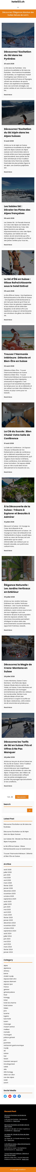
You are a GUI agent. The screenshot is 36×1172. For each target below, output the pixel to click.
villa (5, 1069)
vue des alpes (9, 1077)
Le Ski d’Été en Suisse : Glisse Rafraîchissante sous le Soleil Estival (17, 283)
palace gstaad (9, 1037)
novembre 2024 (10, 925)
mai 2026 (7, 878)
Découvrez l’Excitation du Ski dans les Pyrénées (17, 55)
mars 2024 (8, 947)
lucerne (6, 1013)
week (6, 1080)
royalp (6, 1048)
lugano (6, 1016)
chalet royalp (9, 976)
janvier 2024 (8, 952)
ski (5, 1051)
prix (5, 1040)
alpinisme (7, 968)
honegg (6, 997)
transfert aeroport (10, 1061)
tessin (6, 1059)
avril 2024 (7, 944)
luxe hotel (7, 1019)
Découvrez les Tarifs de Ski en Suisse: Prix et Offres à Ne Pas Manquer (18, 747)
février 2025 (8, 917)
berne (6, 973)
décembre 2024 (10, 923)
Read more (16, 1121)
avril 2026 (7, 880)
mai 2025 (7, 909)
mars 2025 (8, 915)
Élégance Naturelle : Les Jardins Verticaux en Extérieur (17, 588)
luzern (6, 1021)
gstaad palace (9, 992)
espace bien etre (10, 979)
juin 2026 (7, 875)
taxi (5, 1056)
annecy (6, 971)
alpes (6, 965)
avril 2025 (7, 912)
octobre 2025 (9, 896)
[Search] (29, 810)
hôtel (5, 1000)
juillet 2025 (8, 904)
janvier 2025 (8, 920)
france (6, 987)
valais (6, 1067)
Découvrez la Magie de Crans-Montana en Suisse (18, 668)
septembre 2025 (10, 899)
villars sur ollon (9, 1075)
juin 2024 (7, 939)
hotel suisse (8, 1005)
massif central (9, 1027)
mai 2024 (7, 941)
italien (6, 1008)
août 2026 (7, 870)
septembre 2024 (10, 931)
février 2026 (8, 886)
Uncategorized (9, 1064)
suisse (6, 1053)
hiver (5, 995)
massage (7, 1024)
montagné (8, 1035)
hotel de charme (10, 1003)
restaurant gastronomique (14, 1045)
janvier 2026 (8, 888)
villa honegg (8, 1072)
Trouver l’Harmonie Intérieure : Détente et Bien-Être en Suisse (17, 358)
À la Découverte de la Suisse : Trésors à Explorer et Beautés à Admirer (17, 512)
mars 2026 (8, 883)
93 (12, 797)
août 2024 (7, 933)
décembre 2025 (10, 891)
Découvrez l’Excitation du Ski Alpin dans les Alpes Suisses (17, 132)
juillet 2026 (8, 872)
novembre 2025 (10, 893)
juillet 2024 (8, 936)
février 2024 (8, 949)
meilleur (7, 1029)
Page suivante (21, 797)
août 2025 (7, 901)
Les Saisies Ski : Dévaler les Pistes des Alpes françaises (17, 210)
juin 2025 (7, 907)
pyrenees (7, 1043)
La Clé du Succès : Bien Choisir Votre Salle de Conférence (17, 435)
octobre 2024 (9, 928)
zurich (6, 1083)
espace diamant (10, 981)
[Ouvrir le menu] (18, 7)
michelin (7, 1032)
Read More (8, 95)
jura (5, 1011)
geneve (6, 989)
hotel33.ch (18, 1)
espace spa (8, 984)
